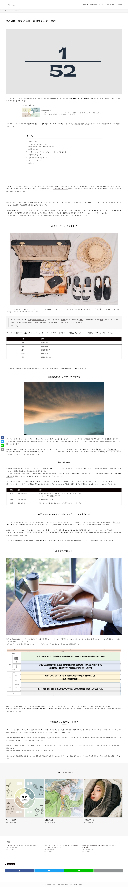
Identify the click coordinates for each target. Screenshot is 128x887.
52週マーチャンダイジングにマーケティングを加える (47, 152)
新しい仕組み (35, 149)
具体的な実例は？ (35, 155)
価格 (101, 320)
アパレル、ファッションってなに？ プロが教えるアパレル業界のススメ (61, 847)
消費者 (63, 320)
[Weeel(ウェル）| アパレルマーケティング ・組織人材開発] (12, 5)
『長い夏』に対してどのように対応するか (82, 441)
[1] (35, 322)
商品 (81, 320)
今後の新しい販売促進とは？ (39, 158)
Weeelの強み (46, 110)
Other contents (35, 161)
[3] (82, 322)
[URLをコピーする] (108, 870)
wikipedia (17, 326)
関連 (32, 163)
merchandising (39, 320)
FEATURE (11, 864)
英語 (29, 320)
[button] (19, 870)
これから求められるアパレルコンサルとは (21, 846)
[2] (37, 322)
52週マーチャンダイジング (38, 144)
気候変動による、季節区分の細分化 (43, 147)
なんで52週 (33, 141)
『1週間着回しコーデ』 (60, 189)
